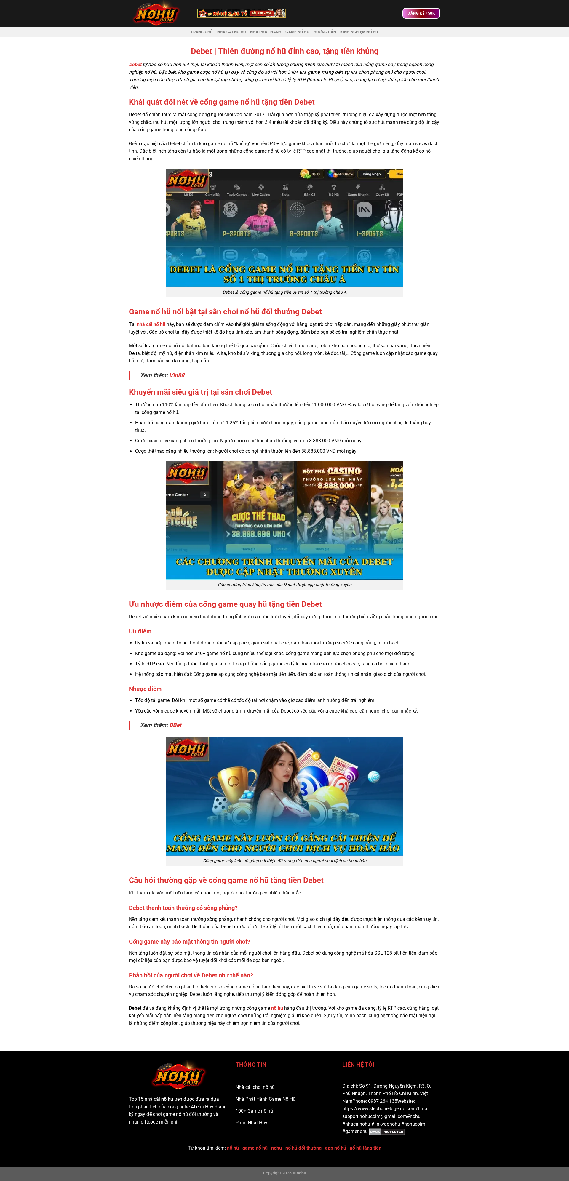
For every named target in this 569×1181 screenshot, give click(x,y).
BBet (175, 725)
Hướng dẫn (325, 32)
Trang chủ (202, 32)
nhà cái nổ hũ (151, 324)
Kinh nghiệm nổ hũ (359, 32)
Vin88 (176, 375)
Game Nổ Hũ (297, 32)
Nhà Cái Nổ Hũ (231, 32)
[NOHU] (158, 13)
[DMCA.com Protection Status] (386, 1131)
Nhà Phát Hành (265, 32)
